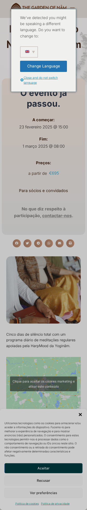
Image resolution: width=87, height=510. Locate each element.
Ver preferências (43, 493)
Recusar (43, 480)
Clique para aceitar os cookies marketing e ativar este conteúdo (43, 383)
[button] (80, 414)
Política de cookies (27, 503)
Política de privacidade (55, 503)
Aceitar (43, 468)
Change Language (43, 66)
